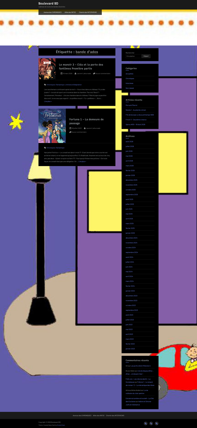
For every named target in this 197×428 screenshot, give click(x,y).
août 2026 (129, 141)
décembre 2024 (131, 238)
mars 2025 (130, 223)
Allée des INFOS (70, 12)
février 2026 (130, 170)
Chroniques (51, 85)
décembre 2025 (131, 180)
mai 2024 (129, 271)
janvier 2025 (130, 233)
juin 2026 (129, 151)
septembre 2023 (132, 310)
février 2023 (130, 344)
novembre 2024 (131, 243)
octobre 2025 (131, 190)
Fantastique (60, 85)
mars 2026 (130, 166)
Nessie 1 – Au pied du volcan (136, 110)
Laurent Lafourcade (84, 73)
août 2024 (129, 257)
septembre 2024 (132, 252)
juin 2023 (129, 324)
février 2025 (130, 228)
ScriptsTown (61, 425)
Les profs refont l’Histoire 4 (141, 366)
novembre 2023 (131, 300)
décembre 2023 (131, 296)
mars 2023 (130, 339)
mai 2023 (129, 329)
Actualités (129, 74)
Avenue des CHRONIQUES (52, 12)
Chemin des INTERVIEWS (88, 12)
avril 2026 (129, 161)
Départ (146, 56)
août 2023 (129, 315)
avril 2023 (129, 334)
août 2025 (129, 199)
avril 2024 (129, 276)
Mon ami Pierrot (131, 105)
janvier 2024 (130, 291)
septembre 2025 (132, 194)
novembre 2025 (131, 185)
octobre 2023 (131, 305)
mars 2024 (130, 281)
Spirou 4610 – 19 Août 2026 (135, 124)
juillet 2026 (130, 146)
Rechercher (130, 53)
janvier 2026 (130, 175)
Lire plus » (48, 101)
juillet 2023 (130, 320)
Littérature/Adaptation (73, 85)
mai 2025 (129, 214)
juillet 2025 (130, 204)
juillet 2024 (130, 262)
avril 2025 (129, 219)
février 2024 (130, 286)
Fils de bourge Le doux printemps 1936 (140, 115)
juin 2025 (129, 209)
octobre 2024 (131, 247)
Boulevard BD (48, 3)
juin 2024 (129, 267)
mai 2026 (129, 156)
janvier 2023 (130, 349)
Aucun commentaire (103, 73)
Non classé (130, 88)
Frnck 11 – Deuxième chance (136, 120)
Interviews (129, 83)
